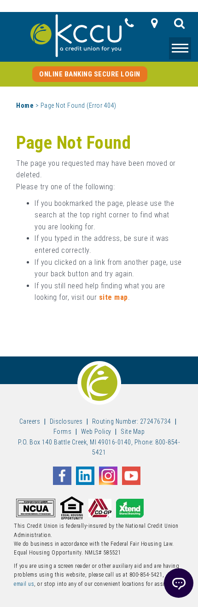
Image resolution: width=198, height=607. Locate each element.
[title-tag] (179, 25)
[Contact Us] (129, 25)
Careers (30, 421)
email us (24, 584)
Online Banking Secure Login (89, 74)
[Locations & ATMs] (154, 25)
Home (25, 105)
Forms (62, 431)
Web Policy (96, 431)
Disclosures (66, 421)
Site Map (133, 431)
